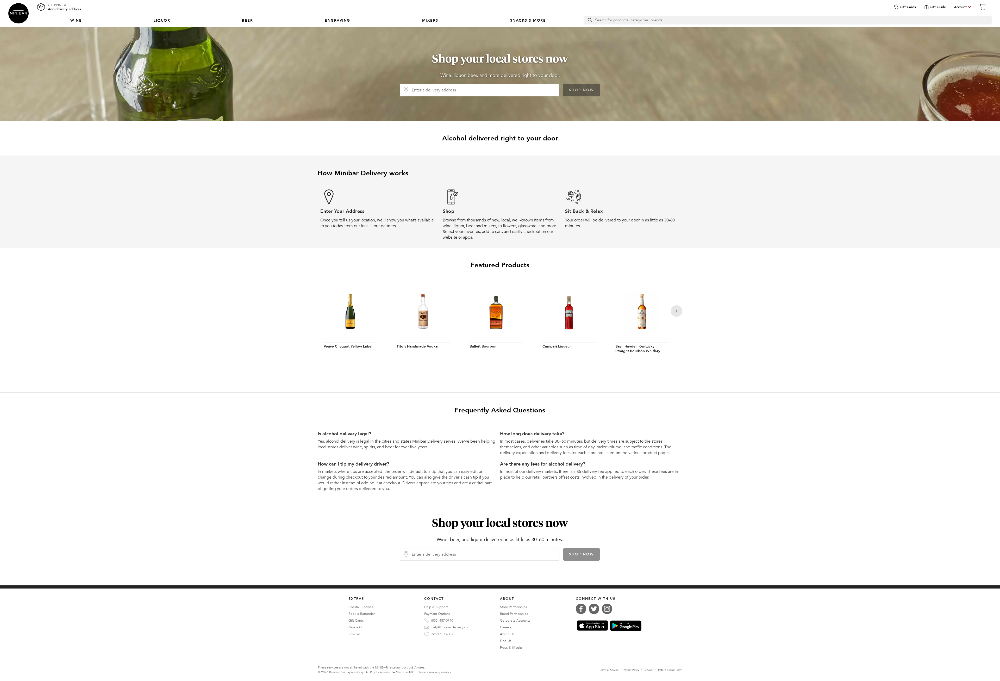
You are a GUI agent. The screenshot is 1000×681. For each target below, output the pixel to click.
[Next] (676, 311)
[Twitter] (595, 609)
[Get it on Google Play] (625, 626)
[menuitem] (76, 20)
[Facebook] (582, 609)
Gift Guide (938, 7)
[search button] (589, 20)
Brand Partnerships (514, 613)
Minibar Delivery (18, 13)
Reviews (354, 634)
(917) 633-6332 (442, 634)
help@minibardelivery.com (451, 627)
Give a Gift (356, 627)
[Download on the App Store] (592, 625)
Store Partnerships (513, 607)
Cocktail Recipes (360, 607)
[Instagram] (608, 609)
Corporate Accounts (515, 620)
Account (960, 7)
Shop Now (581, 90)
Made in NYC (406, 672)
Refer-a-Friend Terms (670, 670)
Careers (505, 627)
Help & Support (436, 607)
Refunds (648, 670)
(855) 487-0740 (442, 620)
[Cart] (984, 6)
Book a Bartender (361, 613)
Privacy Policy (631, 670)
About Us (507, 634)
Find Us (505, 641)
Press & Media (511, 647)
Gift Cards (908, 7)
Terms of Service (609, 670)
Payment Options (437, 613)
